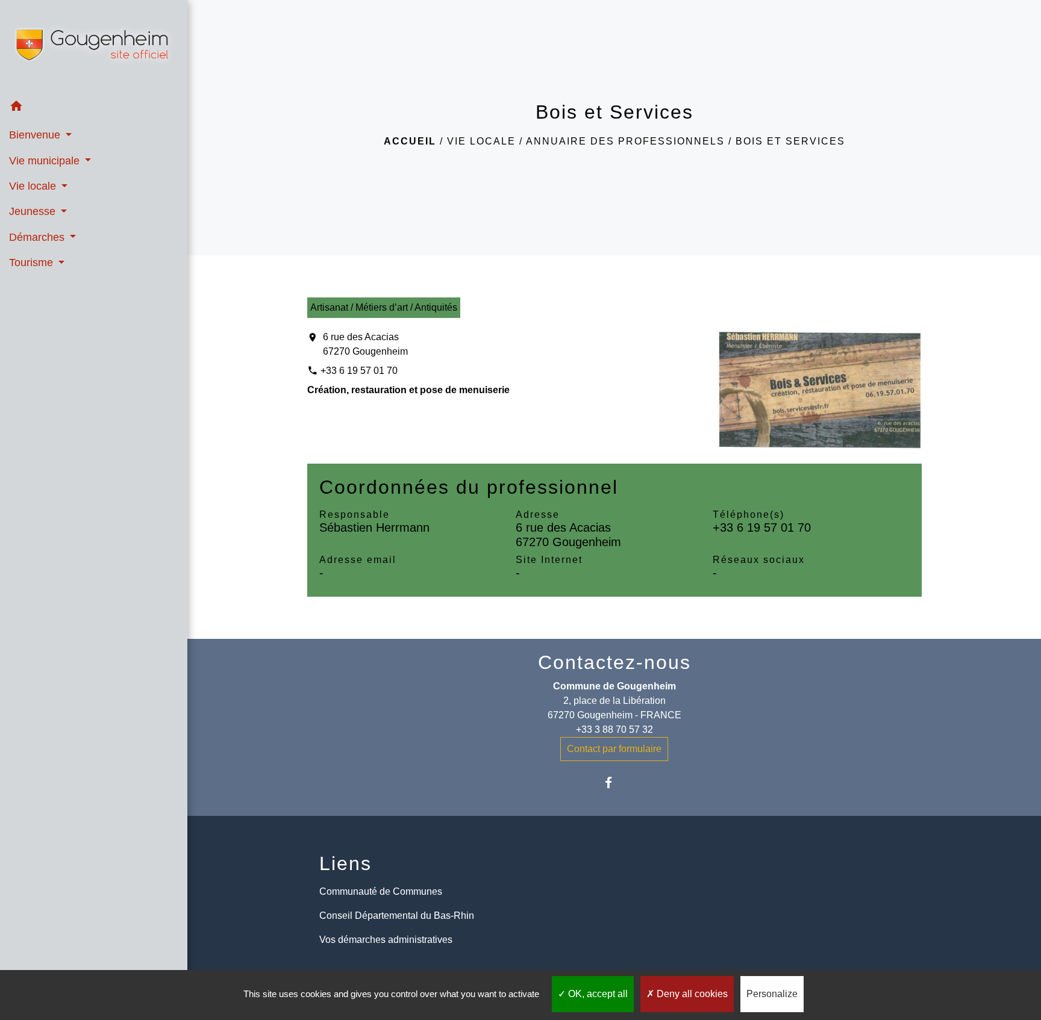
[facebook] (614, 782)
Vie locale (481, 141)
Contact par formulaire (614, 749)
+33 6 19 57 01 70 (359, 370)
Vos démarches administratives (385, 939)
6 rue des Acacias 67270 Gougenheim (365, 344)
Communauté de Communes (380, 891)
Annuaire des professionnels (625, 141)
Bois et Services (790, 141)
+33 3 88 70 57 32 (614, 729)
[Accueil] (93, 46)
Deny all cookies (691, 994)
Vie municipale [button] (46, 161)
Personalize (772, 994)
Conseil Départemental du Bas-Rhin (396, 915)
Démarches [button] (38, 237)
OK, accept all (597, 994)
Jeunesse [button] (33, 211)
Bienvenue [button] (36, 135)
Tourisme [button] (32, 263)
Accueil (410, 141)
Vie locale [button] (34, 186)
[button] (93, 108)
